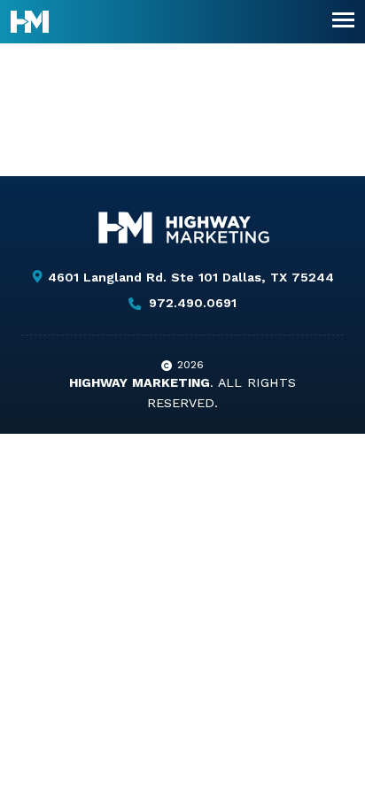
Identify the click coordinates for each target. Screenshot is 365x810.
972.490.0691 (192, 303)
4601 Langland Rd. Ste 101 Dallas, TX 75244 (190, 277)
